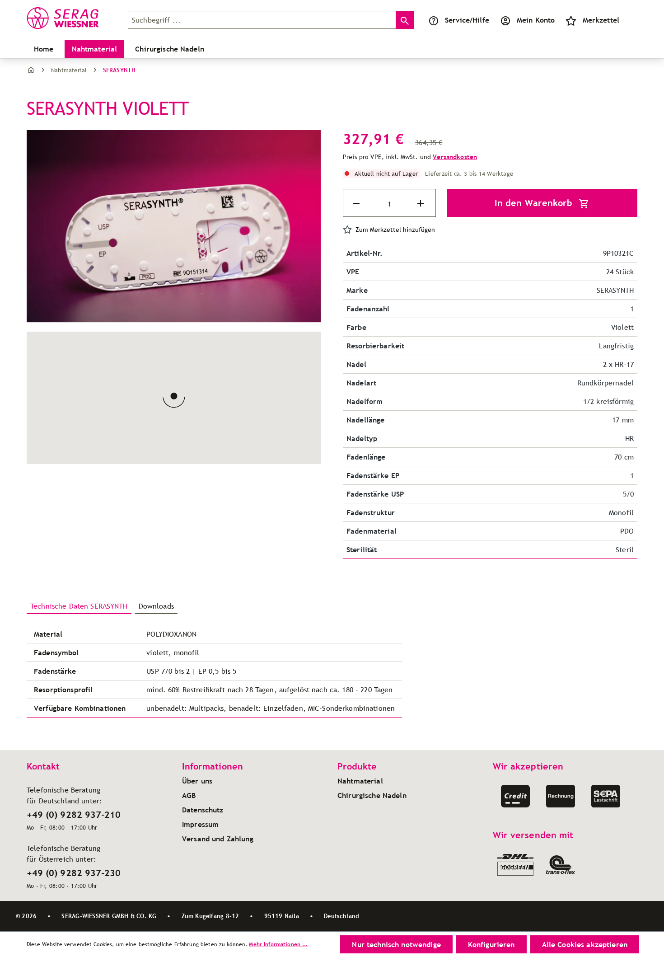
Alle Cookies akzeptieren (584, 944)
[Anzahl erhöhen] (421, 203)
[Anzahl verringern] (357, 203)
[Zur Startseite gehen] (72, 18)
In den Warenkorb (535, 203)
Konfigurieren (491, 944)
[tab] (79, 606)
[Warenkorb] (630, 20)
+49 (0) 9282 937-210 (74, 815)
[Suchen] (405, 20)
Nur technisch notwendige (396, 944)
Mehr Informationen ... (278, 944)
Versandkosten (455, 157)
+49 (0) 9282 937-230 (74, 873)
